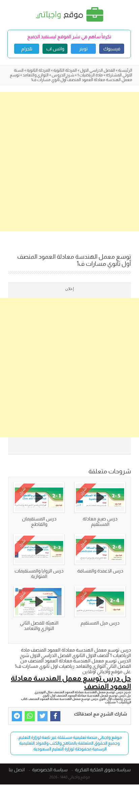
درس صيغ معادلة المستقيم (100, 521)
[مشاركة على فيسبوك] (55, 716)
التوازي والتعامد (36, 75)
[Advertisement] (69, 161)
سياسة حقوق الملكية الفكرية (103, 769)
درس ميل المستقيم (100, 623)
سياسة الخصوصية (49, 769)
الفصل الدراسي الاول (97, 70)
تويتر (83, 48)
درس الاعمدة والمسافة (100, 570)
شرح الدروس (63, 75)
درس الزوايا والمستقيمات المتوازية (39, 573)
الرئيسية (125, 70)
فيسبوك (111, 48)
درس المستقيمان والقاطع (39, 521)
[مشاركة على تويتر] (42, 716)
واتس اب (55, 48)
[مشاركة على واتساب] (30, 716)
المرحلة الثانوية (65, 70)
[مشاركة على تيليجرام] (17, 716)
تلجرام (26, 48)
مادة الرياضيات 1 (90, 75)
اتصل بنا (17, 769)
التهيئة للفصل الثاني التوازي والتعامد (39, 625)
